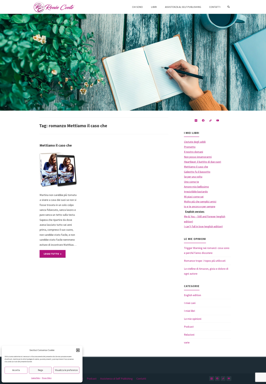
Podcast (189, 326)
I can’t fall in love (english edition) (203, 226)
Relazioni (189, 334)
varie (186, 342)
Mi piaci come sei (194, 196)
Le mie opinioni (192, 319)
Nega (40, 370)
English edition (192, 295)
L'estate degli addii (195, 142)
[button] (77, 350)
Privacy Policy (47, 378)
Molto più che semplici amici (200, 201)
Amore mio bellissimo (196, 186)
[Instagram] (196, 121)
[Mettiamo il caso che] (67, 170)
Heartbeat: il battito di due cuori (202, 161)
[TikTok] (211, 121)
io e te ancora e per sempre (199, 206)
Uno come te (191, 181)
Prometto (189, 147)
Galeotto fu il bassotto (197, 171)
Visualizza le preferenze (66, 370)
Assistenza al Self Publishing (116, 378)
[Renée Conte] (54, 7)
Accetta (16, 370)
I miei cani (189, 303)
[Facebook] (203, 121)
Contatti (141, 378)
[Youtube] (218, 121)
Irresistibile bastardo (196, 191)
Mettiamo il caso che (56, 145)
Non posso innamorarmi (198, 157)
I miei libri (189, 311)
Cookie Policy (35, 378)
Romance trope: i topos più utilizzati (205, 260)
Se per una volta (193, 176)
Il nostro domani (193, 152)
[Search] (228, 7)
